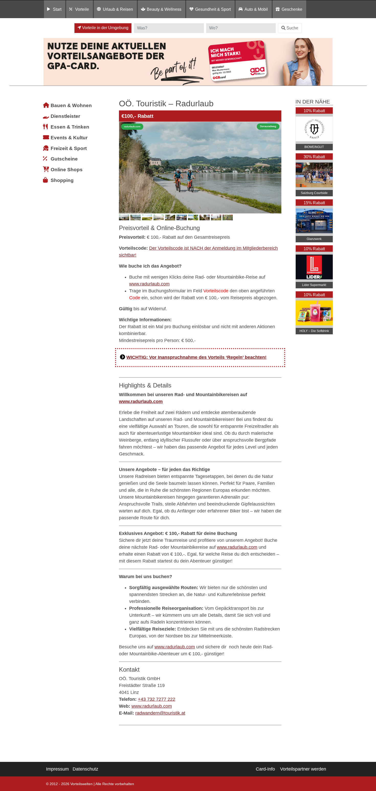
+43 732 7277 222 (156, 699)
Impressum (57, 769)
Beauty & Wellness (164, 9)
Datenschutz (85, 769)
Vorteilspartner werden (303, 769)
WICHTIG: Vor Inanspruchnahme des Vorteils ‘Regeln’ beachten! (196, 357)
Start (57, 9)
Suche (292, 28)
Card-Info (265, 769)
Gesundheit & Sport (213, 9)
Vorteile (82, 9)
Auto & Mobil (256, 9)
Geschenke (292, 9)
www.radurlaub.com (149, 283)
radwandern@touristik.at (160, 713)
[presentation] (124, 168)
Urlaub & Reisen (118, 9)
